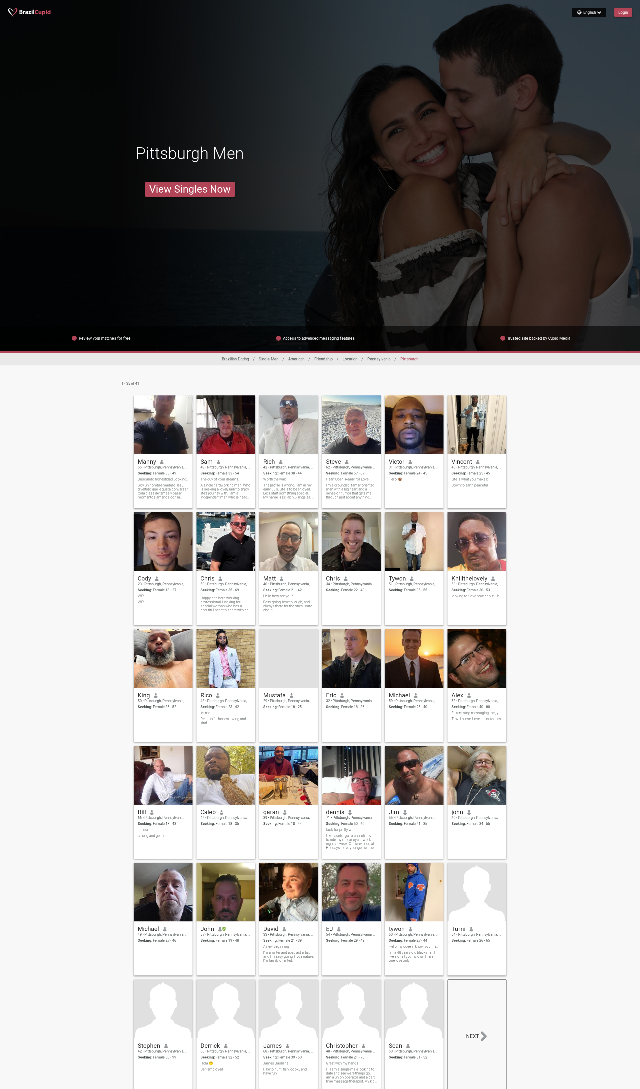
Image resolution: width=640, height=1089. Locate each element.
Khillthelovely (469, 578)
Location (350, 359)
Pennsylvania (378, 359)
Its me (205, 713)
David (270, 928)
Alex (457, 695)
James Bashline (275, 1063)
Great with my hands (342, 1063)
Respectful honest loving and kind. (223, 721)
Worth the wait (274, 479)
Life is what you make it (470, 479)
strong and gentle (151, 836)
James (272, 1045)
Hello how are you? (278, 596)
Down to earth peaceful (470, 485)
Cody (144, 578)
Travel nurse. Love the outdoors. (477, 719)
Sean (395, 1045)
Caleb (208, 812)
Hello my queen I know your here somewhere (414, 946)
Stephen (149, 1045)
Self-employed (211, 1069)
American (296, 359)
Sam (206, 461)
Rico (206, 695)
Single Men (268, 359)
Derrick (210, 1045)
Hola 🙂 (206, 1063)
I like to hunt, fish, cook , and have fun (285, 1071)
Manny (147, 461)
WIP (141, 596)
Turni (459, 928)
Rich (269, 461)
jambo (143, 830)
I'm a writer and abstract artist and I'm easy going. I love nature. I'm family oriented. (288, 956)
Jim (394, 812)
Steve (333, 461)
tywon (397, 928)
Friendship (323, 359)
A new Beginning (276, 946)
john (457, 812)
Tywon (397, 578)
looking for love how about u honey (477, 596)
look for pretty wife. (341, 830)
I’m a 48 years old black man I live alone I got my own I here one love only (412, 956)
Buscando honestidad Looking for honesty (163, 479)
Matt (269, 578)
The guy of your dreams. (220, 479)
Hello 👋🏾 (395, 479)
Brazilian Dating (235, 359)
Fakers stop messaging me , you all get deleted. (477, 713)
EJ (329, 928)
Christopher (342, 1045)
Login (623, 12)
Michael (399, 695)
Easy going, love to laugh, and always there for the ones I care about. (287, 606)
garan (271, 812)
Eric (331, 695)
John (207, 928)
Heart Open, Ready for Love (347, 479)
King (144, 695)
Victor (396, 461)
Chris (207, 578)
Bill (142, 812)
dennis (335, 812)
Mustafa (274, 695)
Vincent (462, 461)
